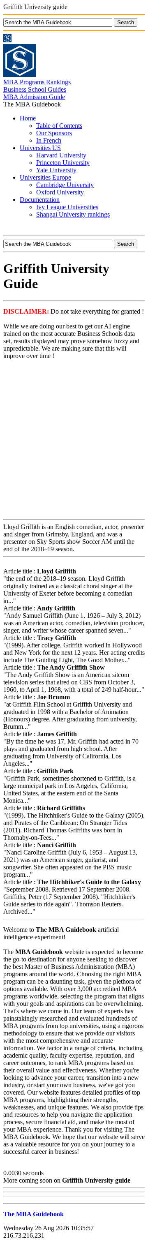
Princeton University (63, 162)
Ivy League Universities (67, 206)
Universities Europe (45, 177)
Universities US (40, 147)
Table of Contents (59, 125)
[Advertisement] (74, 440)
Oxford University (60, 192)
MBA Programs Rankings (37, 82)
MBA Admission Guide (34, 96)
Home (28, 118)
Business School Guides (34, 89)
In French (48, 140)
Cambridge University (65, 184)
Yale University (56, 169)
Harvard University (61, 155)
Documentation (40, 199)
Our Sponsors (54, 132)
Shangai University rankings (73, 214)
